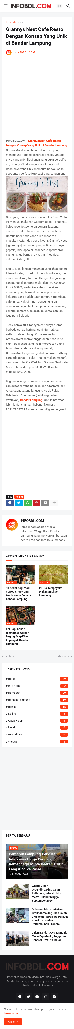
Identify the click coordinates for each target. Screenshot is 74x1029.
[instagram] (45, 996)
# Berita (36, 678)
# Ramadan (36, 692)
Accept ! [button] (13, 1021)
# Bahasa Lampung (36, 699)
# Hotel (35, 727)
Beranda (11, 22)
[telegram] (54, 996)
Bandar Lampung (31, 400)
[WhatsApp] (28, 503)
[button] (5, 6)
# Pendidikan (35, 734)
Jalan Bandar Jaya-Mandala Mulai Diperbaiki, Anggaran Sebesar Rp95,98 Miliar (49, 936)
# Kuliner (35, 713)
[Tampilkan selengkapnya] (54, 503)
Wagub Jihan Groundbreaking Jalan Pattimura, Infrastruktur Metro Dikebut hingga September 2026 (46, 893)
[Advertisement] (37, 97)
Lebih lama (63, 656)
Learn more (11, 1013)
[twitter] (28, 996)
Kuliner (24, 22)
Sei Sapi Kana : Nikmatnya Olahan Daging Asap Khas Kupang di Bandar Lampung (17, 636)
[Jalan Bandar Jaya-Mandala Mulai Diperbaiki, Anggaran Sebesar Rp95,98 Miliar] (17, 938)
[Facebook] (10, 503)
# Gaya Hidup (35, 720)
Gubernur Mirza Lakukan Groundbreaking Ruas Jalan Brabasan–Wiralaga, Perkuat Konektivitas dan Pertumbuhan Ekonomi (50, 917)
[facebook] (19, 996)
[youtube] (37, 996)
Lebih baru (10, 656)
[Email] (45, 503)
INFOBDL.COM (32, 521)
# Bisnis (36, 706)
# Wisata (35, 741)
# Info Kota (36, 685)
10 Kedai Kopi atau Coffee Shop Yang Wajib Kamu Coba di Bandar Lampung (18, 593)
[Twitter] (19, 503)
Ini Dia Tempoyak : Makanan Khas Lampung (50, 591)
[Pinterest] (36, 503)
